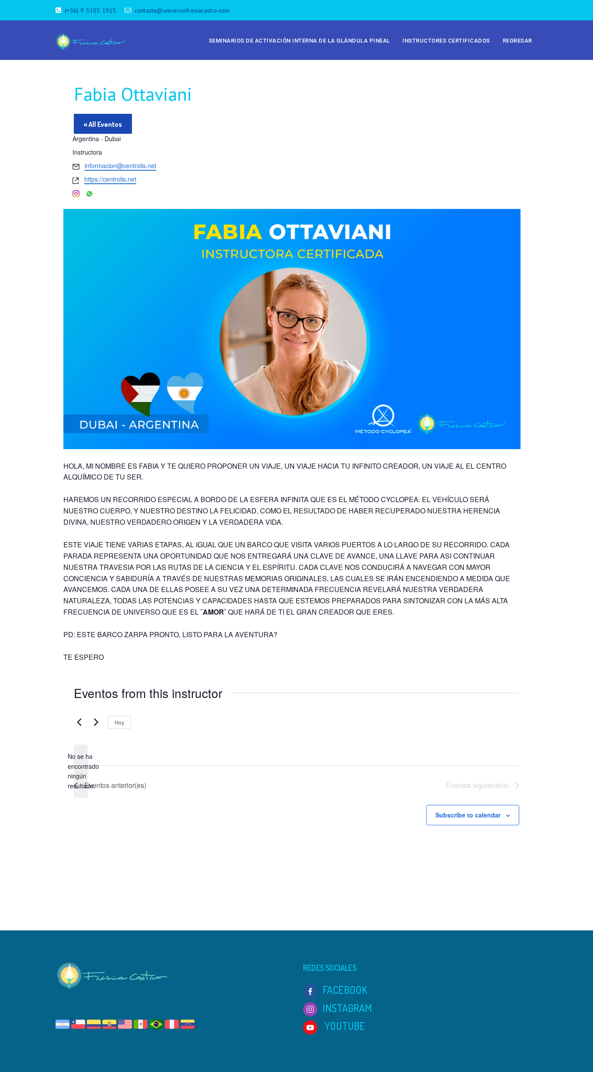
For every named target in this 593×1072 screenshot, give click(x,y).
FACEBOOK (345, 989)
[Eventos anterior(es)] (79, 722)
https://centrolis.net (110, 179)
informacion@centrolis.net (120, 165)
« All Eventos (103, 124)
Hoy (119, 722)
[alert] (81, 771)
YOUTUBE (344, 1025)
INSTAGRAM (347, 1008)
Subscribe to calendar (468, 815)
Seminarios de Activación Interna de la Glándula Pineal (299, 40)
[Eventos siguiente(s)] (96, 722)
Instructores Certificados (446, 40)
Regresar (517, 40)
